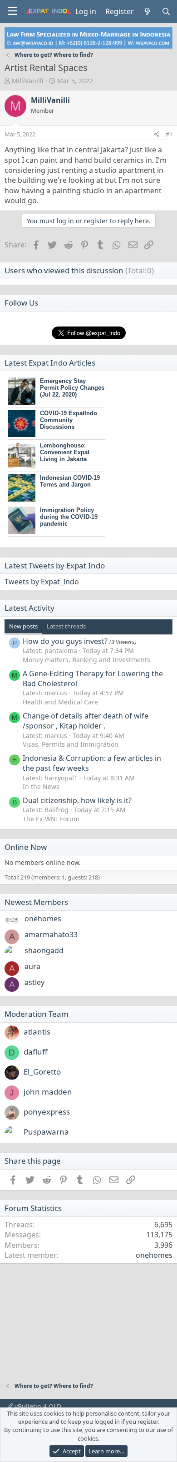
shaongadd (44, 950)
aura (32, 966)
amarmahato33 (51, 934)
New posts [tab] (23, 626)
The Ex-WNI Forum (51, 818)
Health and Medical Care (60, 702)
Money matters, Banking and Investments (86, 659)
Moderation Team (37, 1014)
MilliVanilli (28, 80)
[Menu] (12, 11)
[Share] (156, 134)
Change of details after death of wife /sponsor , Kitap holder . (85, 721)
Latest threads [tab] (66, 626)
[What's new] (147, 11)
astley (34, 982)
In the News (41, 786)
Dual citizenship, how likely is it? (77, 800)
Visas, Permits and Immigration (70, 744)
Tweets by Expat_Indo (42, 582)
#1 (169, 134)
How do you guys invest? (65, 641)
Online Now (26, 847)
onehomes (43, 919)
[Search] (166, 11)
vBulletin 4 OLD (37, 1406)
